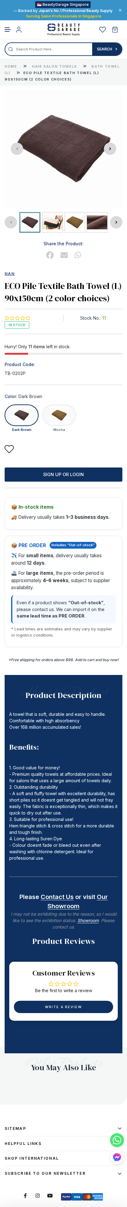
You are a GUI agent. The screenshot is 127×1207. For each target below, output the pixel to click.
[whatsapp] (78, 255)
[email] (64, 255)
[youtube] (50, 1195)
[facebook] (50, 255)
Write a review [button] (63, 1007)
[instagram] (37, 1195)
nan (9, 273)
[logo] (63, 29)
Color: (23, 396)
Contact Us (57, 897)
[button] (8, 29)
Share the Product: (63, 243)
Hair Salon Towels (55, 66)
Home (11, 66)
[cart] (117, 29)
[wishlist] (102, 30)
